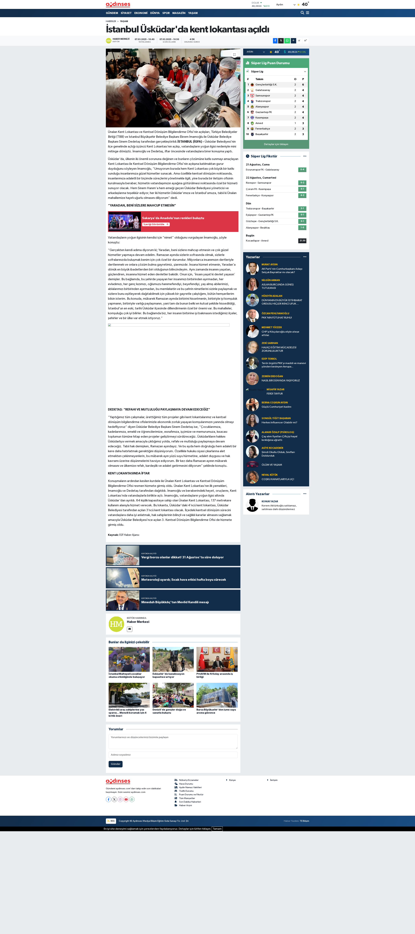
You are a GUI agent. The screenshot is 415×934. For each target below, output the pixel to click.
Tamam (217, 829)
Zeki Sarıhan (270, 343)
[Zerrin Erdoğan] (252, 378)
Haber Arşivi (185, 805)
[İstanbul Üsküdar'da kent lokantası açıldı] (173, 88)
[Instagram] (120, 799)
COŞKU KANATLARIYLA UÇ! (278, 479)
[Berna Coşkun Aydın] (252, 404)
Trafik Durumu (186, 791)
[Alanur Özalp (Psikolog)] (252, 436)
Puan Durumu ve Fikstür (191, 794)
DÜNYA (155, 13)
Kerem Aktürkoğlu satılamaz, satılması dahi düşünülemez (279, 507)
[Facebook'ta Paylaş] (275, 40)
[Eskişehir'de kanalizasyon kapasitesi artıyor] (173, 659)
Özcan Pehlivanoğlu (275, 313)
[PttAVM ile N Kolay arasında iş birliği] (217, 659)
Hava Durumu (186, 784)
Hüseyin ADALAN (272, 296)
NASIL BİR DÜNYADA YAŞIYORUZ (281, 380)
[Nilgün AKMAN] (252, 284)
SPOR (166, 13)
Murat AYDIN (270, 264)
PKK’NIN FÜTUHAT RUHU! (277, 317)
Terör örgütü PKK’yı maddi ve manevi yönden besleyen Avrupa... (284, 365)
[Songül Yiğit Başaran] (252, 420)
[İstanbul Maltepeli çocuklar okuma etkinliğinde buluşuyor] (129, 659)
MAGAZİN (178, 13)
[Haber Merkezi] (116, 624)
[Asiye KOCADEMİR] (252, 451)
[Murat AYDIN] (252, 268)
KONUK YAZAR (270, 501)
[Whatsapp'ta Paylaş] (287, 40)
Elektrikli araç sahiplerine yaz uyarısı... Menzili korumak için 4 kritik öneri (128, 712)
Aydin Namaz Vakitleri (190, 787)
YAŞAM (193, 13)
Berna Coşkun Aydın (275, 402)
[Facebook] (108, 799)
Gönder (115, 764)
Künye (232, 780)
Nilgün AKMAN (271, 280)
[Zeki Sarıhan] (252, 347)
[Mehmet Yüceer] (252, 331)
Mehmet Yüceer (272, 327)
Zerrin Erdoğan (272, 376)
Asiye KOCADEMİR (272, 448)
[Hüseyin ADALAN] (252, 300)
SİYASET (126, 13)
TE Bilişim (304, 821)
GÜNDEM (112, 13)
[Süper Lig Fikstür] (304, 156)
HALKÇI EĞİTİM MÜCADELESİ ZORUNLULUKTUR (279, 349)
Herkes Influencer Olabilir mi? (279, 422)
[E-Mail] (129, 629)
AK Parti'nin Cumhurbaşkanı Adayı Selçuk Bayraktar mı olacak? (282, 271)
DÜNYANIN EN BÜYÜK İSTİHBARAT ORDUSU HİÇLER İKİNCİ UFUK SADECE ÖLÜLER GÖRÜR (282, 302)
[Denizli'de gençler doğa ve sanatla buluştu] (173, 695)
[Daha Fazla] (293, 40)
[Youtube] (126, 799)
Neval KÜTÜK (270, 475)
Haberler (111, 21)
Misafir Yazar (275, 389)
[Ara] (303, 13)
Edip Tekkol (269, 359)
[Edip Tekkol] (252, 362)
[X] (114, 799)
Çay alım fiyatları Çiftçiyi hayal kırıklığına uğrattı (279, 438)
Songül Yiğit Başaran (276, 418)
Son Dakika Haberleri (190, 802)
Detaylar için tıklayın (276, 144)
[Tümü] (304, 257)
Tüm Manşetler (187, 798)
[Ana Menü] (307, 13)
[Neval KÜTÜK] (252, 477)
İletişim (274, 780)
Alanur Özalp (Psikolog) (278, 432)
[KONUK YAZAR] (252, 505)
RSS (112, 821)
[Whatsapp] (132, 799)
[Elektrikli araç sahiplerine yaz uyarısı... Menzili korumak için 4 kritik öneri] (129, 695)
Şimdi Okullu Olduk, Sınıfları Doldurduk (278, 454)
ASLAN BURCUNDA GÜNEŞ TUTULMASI (278, 286)
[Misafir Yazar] (255, 389)
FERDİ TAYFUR (275, 393)
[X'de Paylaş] (281, 40)
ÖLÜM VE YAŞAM (272, 465)
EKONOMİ (141, 13)
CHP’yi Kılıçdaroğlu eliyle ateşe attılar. (280, 333)
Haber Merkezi (138, 621)
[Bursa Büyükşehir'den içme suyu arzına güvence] (217, 695)
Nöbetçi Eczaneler (189, 780)
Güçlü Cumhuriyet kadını (276, 406)
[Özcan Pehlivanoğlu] (252, 315)
